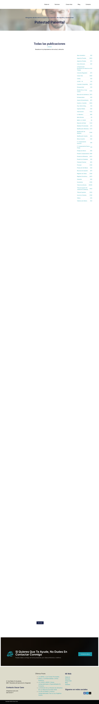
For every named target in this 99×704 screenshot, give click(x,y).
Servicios (57, 4)
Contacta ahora (85, 654)
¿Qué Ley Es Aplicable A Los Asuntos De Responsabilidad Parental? (33, 332)
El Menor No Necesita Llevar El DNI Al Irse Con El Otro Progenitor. (32, 193)
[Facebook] (84, 693)
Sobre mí (67, 677)
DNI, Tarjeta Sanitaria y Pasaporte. (19, 432)
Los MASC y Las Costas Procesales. (48, 676)
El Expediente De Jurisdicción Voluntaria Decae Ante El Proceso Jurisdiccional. (37, 479)
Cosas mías (69, 4)
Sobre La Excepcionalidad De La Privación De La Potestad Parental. (32, 147)
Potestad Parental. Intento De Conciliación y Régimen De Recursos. (32, 287)
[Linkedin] (87, 693)
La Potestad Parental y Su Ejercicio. (20, 615)
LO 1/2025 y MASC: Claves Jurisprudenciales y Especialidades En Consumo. (49, 684)
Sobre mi (46, 4)
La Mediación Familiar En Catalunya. (20, 100)
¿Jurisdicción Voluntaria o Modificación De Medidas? (27, 523)
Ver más (40, 622)
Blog (79, 4)
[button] (57, 4)
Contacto (88, 4)
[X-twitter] (90, 693)
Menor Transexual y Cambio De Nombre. (22, 564)
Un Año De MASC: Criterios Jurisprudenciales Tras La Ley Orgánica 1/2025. (49, 693)
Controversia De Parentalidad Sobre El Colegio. (25, 240)
